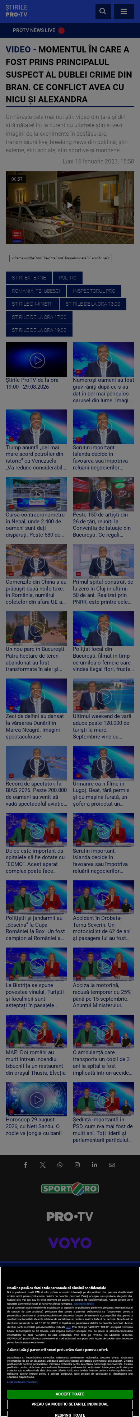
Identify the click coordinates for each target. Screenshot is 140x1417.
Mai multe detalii (84, 1303)
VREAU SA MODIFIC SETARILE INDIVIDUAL (70, 1404)
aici (68, 1327)
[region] (70, 1341)
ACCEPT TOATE (70, 1394)
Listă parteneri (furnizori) (22, 1382)
